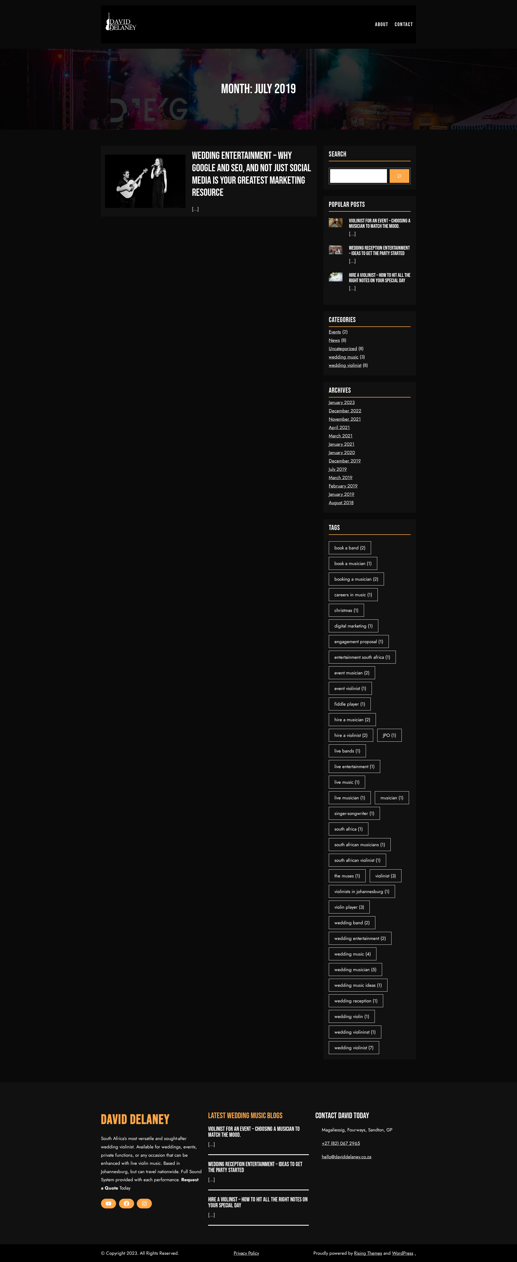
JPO (389, 735)
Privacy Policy (246, 1253)
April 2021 (339, 427)
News (334, 340)
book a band (349, 548)
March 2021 (340, 436)
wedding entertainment (360, 938)
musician (391, 797)
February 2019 (343, 486)
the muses (347, 876)
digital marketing (353, 626)
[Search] (399, 176)
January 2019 (341, 494)
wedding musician (355, 969)
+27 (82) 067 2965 (341, 1143)
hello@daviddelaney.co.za (346, 1156)
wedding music (343, 357)
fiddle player (349, 704)
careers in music (353, 594)
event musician (351, 673)
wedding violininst (355, 1032)
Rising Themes (368, 1253)
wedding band (352, 922)
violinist (385, 876)
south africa (348, 829)
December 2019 (345, 461)
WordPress (402, 1253)
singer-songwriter (354, 813)
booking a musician (356, 579)
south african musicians (359, 844)
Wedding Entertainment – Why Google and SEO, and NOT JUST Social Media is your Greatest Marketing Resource (251, 174)
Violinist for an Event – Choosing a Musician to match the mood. (379, 223)
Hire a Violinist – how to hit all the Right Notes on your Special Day (379, 278)
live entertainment (354, 766)
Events (335, 332)
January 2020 (342, 452)
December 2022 (345, 410)
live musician (349, 797)
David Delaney (135, 1120)
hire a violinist (351, 735)
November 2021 (345, 419)
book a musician (353, 563)
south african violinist (357, 860)
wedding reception (356, 1001)
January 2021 (341, 444)
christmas (346, 610)
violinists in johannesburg (361, 891)
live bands (347, 751)
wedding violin (351, 1016)
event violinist (350, 688)
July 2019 (338, 469)
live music (346, 782)
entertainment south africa (362, 657)
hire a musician (352, 719)
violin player (349, 907)
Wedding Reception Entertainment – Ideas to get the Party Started (379, 250)
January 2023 (342, 402)
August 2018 (341, 502)
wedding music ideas (358, 985)
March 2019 (340, 477)
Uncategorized (343, 348)
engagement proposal (358, 641)
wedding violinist (345, 365)
